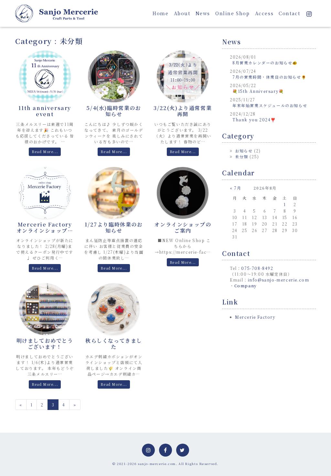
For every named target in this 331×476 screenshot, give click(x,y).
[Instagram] (309, 13)
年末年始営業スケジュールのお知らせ (269, 105)
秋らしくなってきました (113, 343)
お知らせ (243, 150)
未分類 (241, 156)
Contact (289, 13)
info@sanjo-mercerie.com (278, 279)
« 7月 (235, 188)
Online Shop (232, 13)
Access (264, 13)
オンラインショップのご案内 (182, 227)
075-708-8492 (257, 268)
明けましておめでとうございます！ (44, 343)
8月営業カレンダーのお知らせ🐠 (265, 62)
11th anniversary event (44, 111)
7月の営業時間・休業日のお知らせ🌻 (269, 77)
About (182, 13)
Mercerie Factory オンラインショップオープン (44, 230)
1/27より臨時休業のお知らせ (114, 227)
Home (160, 13)
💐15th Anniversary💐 (258, 91)
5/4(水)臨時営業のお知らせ (113, 111)
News (203, 13)
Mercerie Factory (255, 317)
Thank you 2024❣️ (254, 119)
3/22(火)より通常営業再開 (183, 111)
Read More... (45, 151)
